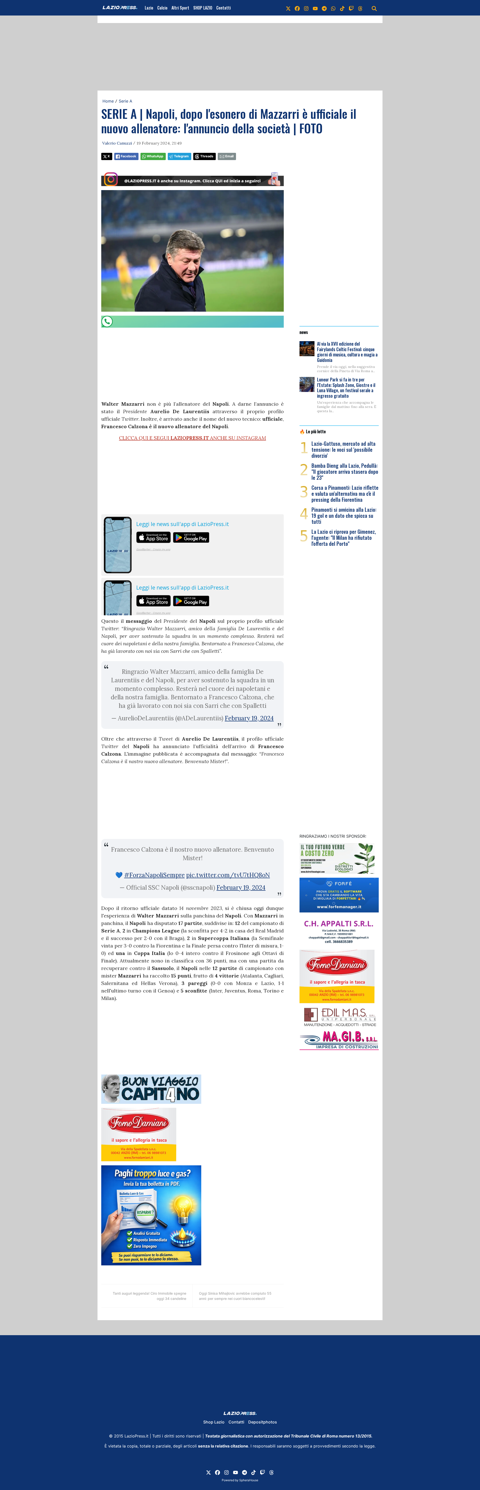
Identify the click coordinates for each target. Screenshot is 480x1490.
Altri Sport (180, 8)
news (304, 332)
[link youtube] (315, 8)
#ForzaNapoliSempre (154, 875)
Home (108, 101)
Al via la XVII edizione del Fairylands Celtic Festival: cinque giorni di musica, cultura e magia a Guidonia (347, 351)
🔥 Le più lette (313, 431)
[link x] (288, 8)
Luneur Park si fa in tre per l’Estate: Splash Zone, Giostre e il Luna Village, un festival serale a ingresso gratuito (346, 387)
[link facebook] (297, 8)
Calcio (162, 8)
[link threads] (360, 8)
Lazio (149, 8)
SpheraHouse (248, 1480)
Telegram (181, 156)
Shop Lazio (213, 1421)
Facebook (128, 156)
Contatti (223, 8)
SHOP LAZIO (202, 8)
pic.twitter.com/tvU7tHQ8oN (228, 875)
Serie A (125, 101)
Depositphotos (262, 1421)
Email (229, 156)
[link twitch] (351, 8)
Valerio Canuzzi (117, 143)
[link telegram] (324, 8)
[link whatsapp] (333, 8)
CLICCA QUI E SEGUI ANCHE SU (192, 438)
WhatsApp (155, 156)
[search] (374, 8)
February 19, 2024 (249, 718)
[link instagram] (306, 8)
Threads (206, 156)
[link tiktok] (342, 8)
